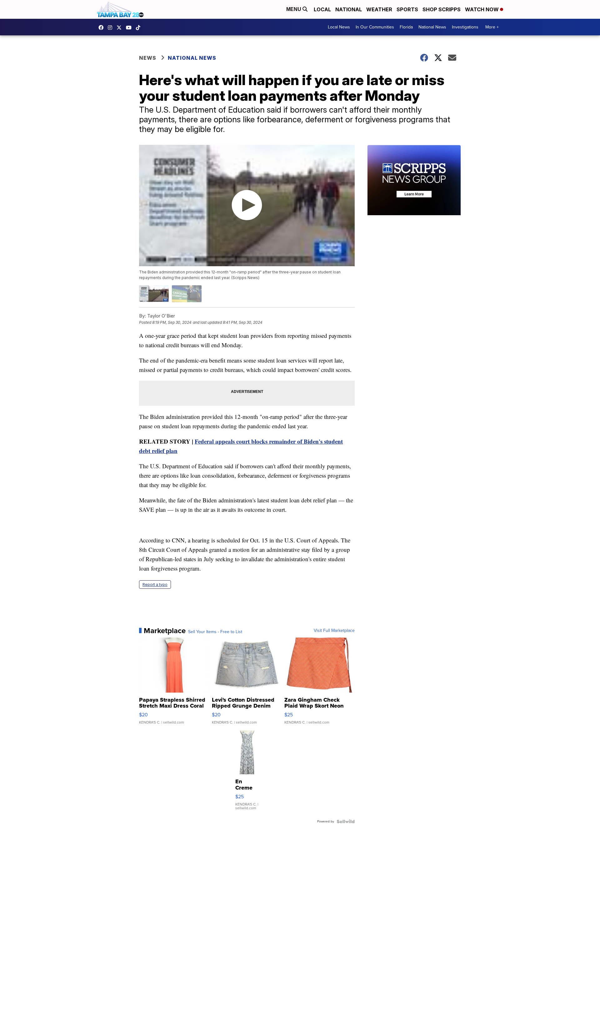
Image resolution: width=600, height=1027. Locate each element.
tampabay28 (121, 27)
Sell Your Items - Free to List (215, 632)
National (348, 9)
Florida (406, 27)
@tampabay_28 (139, 27)
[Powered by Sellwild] (346, 821)
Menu (294, 9)
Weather (379, 9)
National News (432, 27)
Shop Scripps (441, 9)
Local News (339, 27)
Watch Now (482, 9)
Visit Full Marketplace (334, 630)
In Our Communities (375, 27)
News (147, 58)
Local (322, 9)
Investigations (465, 27)
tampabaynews (102, 27)
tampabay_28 (111, 27)
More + (492, 27)
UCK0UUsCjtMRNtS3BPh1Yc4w (130, 27)
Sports (407, 9)
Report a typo (155, 584)
